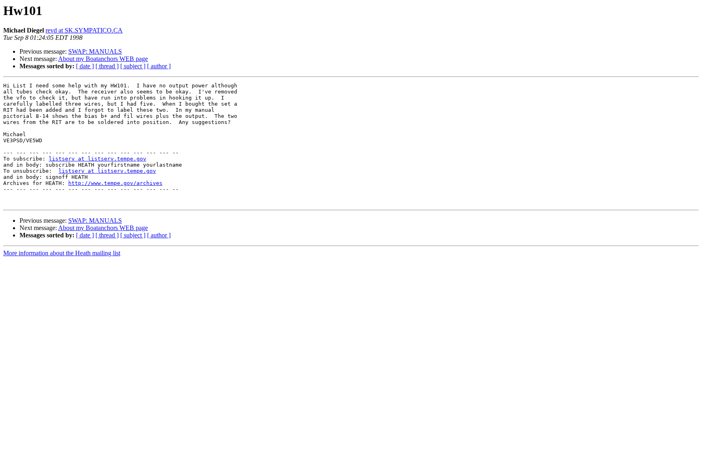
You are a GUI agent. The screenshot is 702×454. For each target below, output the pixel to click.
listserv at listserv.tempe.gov (97, 159)
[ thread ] (107, 66)
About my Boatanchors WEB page (103, 58)
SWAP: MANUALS (95, 51)
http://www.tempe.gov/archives (115, 183)
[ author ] (159, 66)
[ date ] (85, 66)
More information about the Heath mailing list (61, 253)
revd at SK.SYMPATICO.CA (84, 30)
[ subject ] (132, 66)
